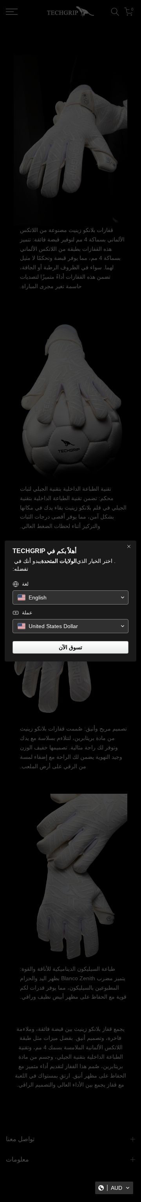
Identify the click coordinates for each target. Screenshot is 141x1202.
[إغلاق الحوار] (129, 546)
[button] (114, 1188)
